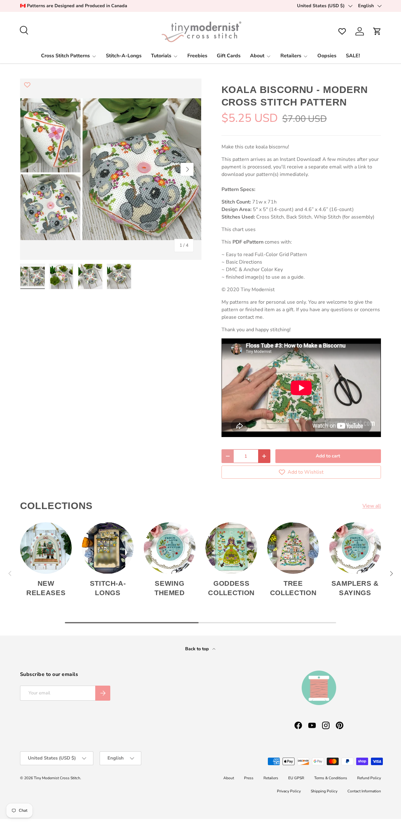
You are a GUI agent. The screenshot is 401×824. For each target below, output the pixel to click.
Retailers (290, 55)
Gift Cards (229, 55)
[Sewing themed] (169, 548)
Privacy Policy (289, 791)
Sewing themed (169, 588)
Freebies (197, 55)
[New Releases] (46, 548)
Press (248, 777)
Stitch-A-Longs (124, 55)
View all (371, 505)
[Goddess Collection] (231, 548)
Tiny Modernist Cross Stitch (57, 777)
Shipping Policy (324, 791)
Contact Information (364, 791)
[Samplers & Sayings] (355, 548)
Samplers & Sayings (355, 588)
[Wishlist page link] (342, 31)
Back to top (197, 649)
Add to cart (328, 456)
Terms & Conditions (330, 777)
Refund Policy (369, 777)
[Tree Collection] (293, 548)
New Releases (45, 588)
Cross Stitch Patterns (65, 55)
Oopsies (326, 55)
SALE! (353, 55)
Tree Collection (293, 588)
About (257, 55)
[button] (377, 31)
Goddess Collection (231, 588)
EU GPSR (296, 777)
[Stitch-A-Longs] (107, 548)
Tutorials (161, 55)
